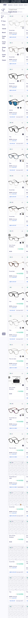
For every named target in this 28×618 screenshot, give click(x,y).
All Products (16, 8)
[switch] (5, 16)
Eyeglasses (22, 8)
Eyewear (10, 8)
